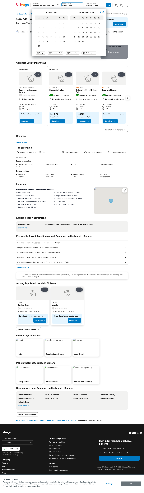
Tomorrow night (56, 53)
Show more (22, 228)
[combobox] (46, 5)
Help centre (53, 467)
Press (4, 473)
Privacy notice (54, 448)
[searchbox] (46, 5)
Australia (50, 420)
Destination (35, 3)
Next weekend (90, 53)
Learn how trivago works (58, 470)
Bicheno (71, 420)
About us (5, 463)
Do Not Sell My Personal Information (62, 455)
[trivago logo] (22, 5)
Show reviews (21, 142)
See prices (119, 24)
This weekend (73, 53)
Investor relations (8, 470)
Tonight (41, 53)
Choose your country (9, 438)
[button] (46, 4)
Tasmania (61, 420)
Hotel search (21, 420)
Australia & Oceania (36, 420)
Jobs (3, 466)
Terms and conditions (57, 442)
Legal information (55, 445)
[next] (102, 12)
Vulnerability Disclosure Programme (62, 458)
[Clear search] (58, 5)
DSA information (55, 452)
